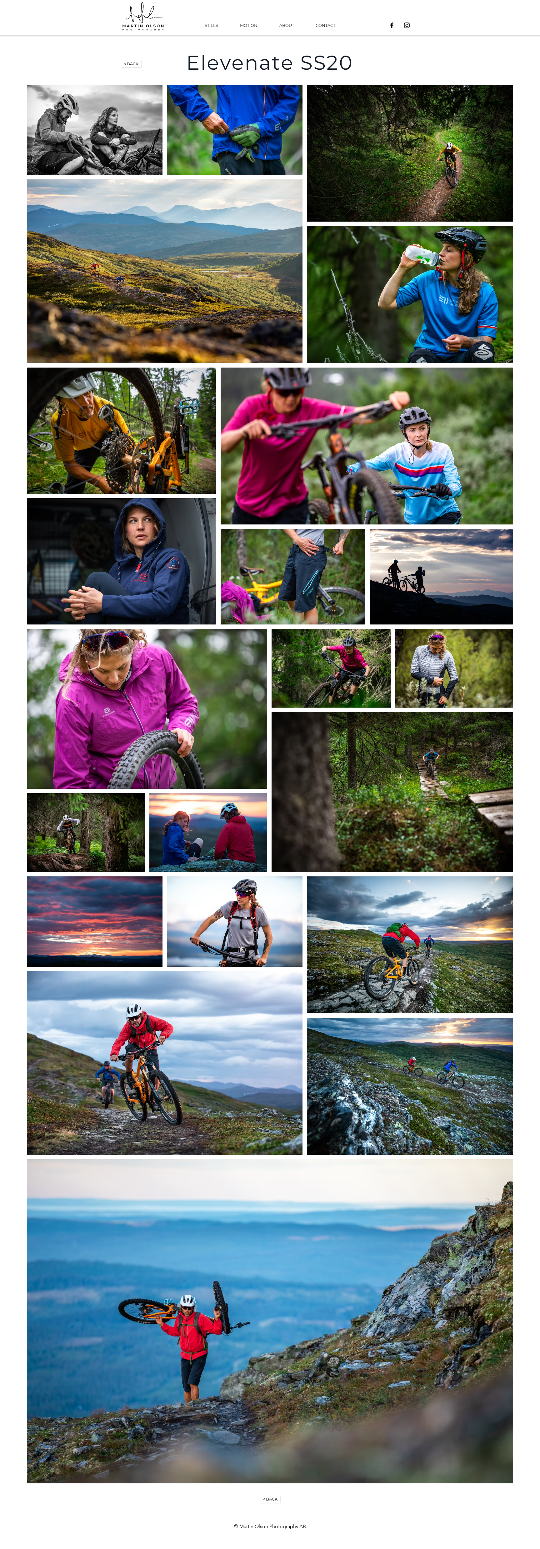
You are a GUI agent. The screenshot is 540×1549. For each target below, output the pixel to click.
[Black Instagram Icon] (407, 25)
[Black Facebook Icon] (392, 25)
